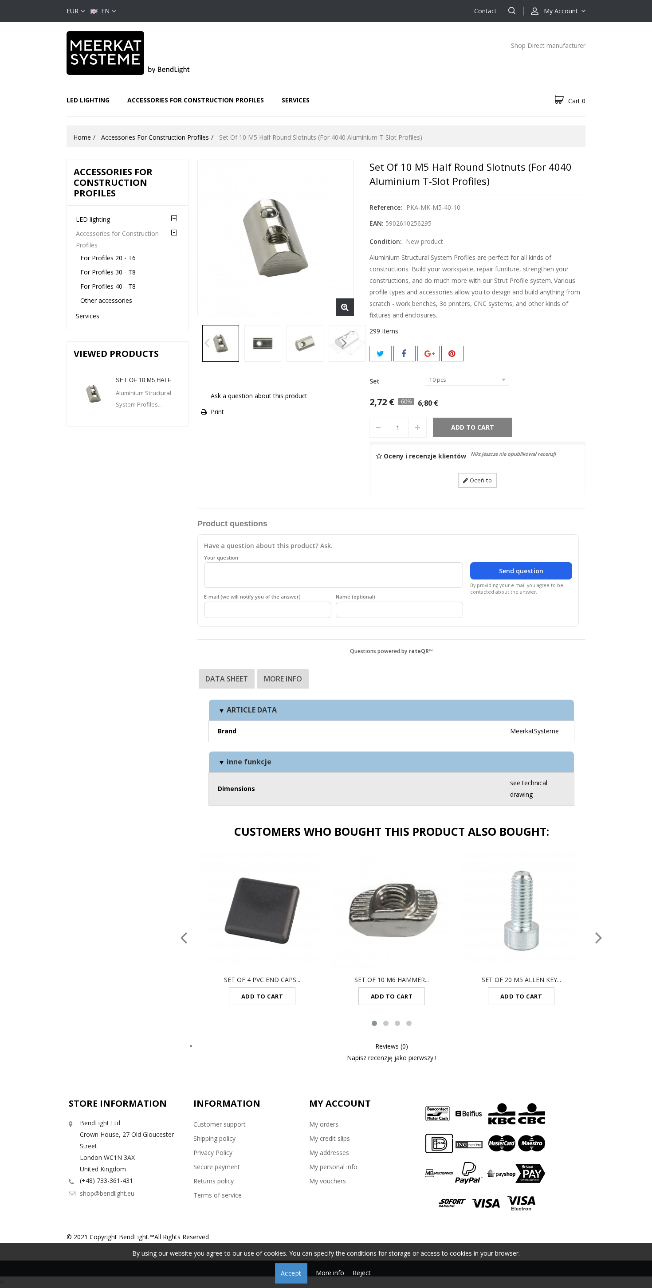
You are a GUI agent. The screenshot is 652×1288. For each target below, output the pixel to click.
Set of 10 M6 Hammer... (391, 979)
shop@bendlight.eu (107, 1193)
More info (283, 679)
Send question (521, 571)
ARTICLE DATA (251, 710)
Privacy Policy (212, 1152)
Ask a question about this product (259, 395)
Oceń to (480, 480)
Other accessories (106, 300)
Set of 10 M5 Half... (146, 380)
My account (340, 1103)
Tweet (380, 353)
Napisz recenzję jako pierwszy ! (391, 1057)
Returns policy (213, 1181)
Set (375, 381)
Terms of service (217, 1195)
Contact (485, 11)
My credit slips (329, 1138)
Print (217, 411)
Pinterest (452, 353)
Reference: (385, 207)
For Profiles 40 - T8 (108, 286)
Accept (291, 1273)
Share (404, 353)
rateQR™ (420, 650)
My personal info (333, 1167)
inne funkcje (248, 762)
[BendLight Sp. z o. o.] (144, 52)
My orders (323, 1124)
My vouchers (327, 1181)
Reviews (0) (391, 1046)
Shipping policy (214, 1138)
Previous (207, 345)
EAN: (376, 223)
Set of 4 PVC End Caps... (262, 979)
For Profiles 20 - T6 (108, 258)
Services (296, 100)
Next (344, 345)
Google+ (428, 353)
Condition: (385, 241)
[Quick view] (271, 911)
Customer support (219, 1124)
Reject (362, 1272)
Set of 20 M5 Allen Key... (521, 979)
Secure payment (216, 1167)
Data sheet (226, 679)
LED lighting (88, 100)
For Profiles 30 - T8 (108, 272)
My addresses (329, 1152)
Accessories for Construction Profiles (195, 100)
